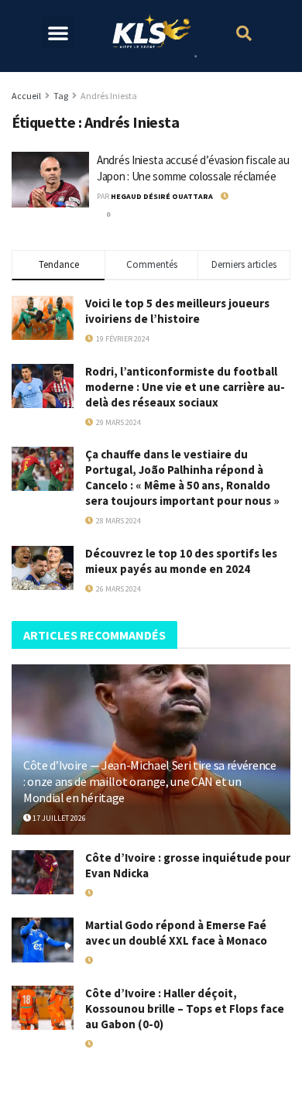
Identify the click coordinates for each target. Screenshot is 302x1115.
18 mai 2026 (113, 893)
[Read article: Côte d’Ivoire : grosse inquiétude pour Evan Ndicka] (43, 872)
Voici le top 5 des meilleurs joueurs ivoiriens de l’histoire (177, 311)
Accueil (26, 95)
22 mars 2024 (251, 196)
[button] (58, 32)
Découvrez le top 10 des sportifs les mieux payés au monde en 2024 (181, 561)
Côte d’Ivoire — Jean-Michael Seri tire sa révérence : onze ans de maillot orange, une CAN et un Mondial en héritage (149, 781)
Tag (60, 95)
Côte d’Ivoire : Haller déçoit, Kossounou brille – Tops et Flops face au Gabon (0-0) (184, 1008)
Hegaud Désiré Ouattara (162, 196)
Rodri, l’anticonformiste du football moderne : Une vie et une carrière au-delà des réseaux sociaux (185, 387)
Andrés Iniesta (109, 95)
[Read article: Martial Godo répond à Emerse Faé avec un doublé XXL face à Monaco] (43, 940)
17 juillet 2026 (58, 818)
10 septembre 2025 (126, 1044)
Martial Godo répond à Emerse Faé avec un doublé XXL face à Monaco (176, 933)
